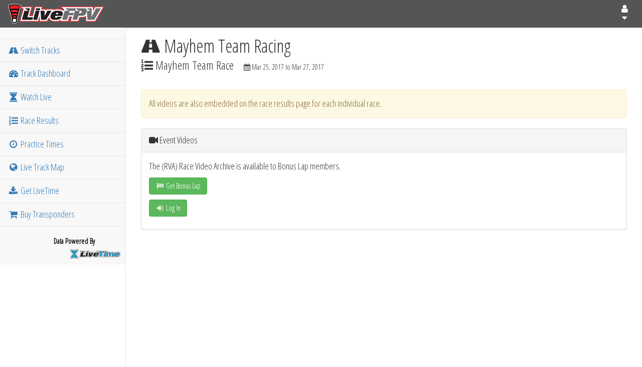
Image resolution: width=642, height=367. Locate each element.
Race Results (39, 120)
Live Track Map (41, 167)
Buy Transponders (47, 214)
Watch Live (35, 97)
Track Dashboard (44, 73)
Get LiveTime (39, 191)
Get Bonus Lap (183, 186)
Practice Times (41, 144)
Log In (173, 208)
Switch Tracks (39, 50)
